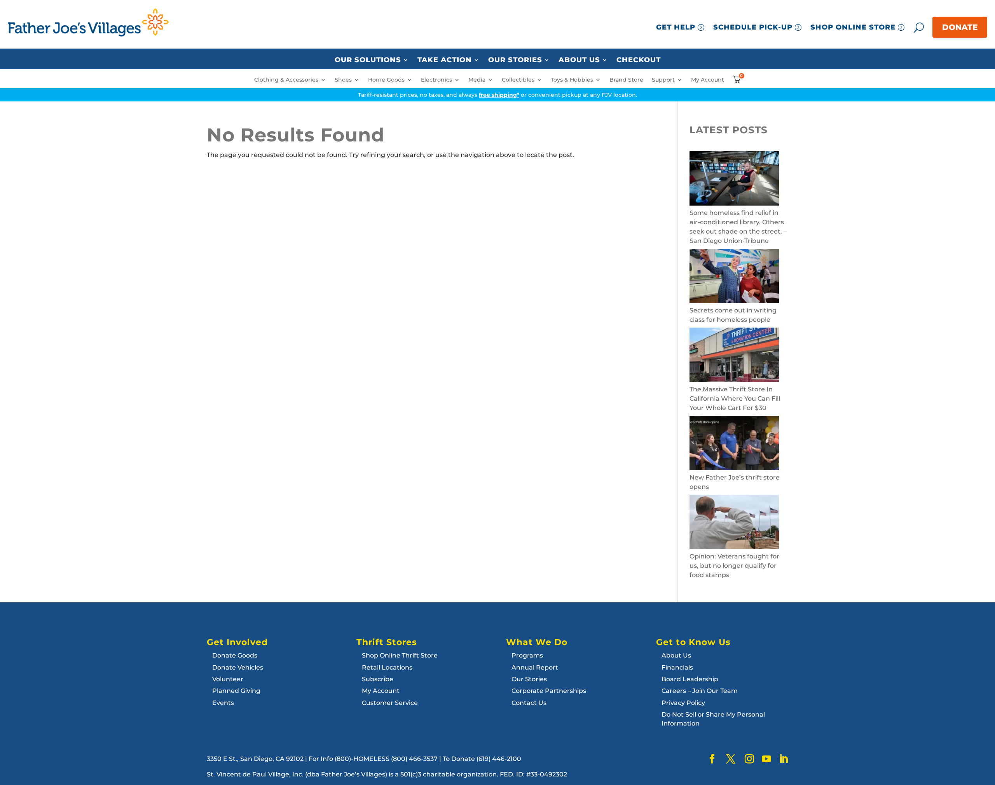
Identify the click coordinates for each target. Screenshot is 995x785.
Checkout (638, 60)
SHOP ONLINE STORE (853, 27)
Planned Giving (236, 690)
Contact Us (528, 702)
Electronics (436, 80)
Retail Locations (387, 667)
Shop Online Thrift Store (400, 655)
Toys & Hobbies (572, 80)
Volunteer (227, 679)
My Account (707, 80)
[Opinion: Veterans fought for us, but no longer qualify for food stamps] (734, 523)
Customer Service (390, 702)
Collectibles (518, 80)
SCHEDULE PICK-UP (753, 27)
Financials (677, 667)
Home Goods (386, 80)
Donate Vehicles (237, 667)
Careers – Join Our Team (700, 690)
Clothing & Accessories (286, 80)
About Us (579, 60)
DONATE (960, 27)
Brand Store (626, 80)
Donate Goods (234, 655)
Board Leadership (690, 679)
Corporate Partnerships (548, 690)
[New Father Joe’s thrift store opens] (734, 444)
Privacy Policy (683, 702)
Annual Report (534, 667)
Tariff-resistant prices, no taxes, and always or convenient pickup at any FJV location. (497, 94)
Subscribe (377, 679)
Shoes (343, 80)
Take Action (444, 60)
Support (663, 80)
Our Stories (515, 60)
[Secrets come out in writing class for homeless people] (734, 277)
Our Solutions (368, 60)
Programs (527, 655)
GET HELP (675, 27)
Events (223, 702)
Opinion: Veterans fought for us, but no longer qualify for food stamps (734, 566)
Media (476, 80)
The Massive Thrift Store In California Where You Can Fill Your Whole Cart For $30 (735, 399)
